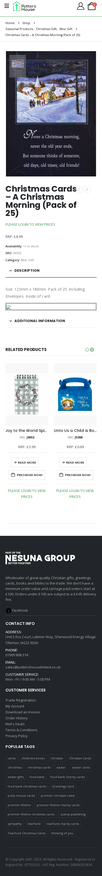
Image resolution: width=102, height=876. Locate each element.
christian (57, 758)
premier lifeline (19, 805)
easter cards (81, 767)
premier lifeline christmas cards (31, 814)
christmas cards (39, 767)
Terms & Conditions (21, 729)
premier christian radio (58, 795)
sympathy (15, 824)
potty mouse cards (21, 795)
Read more (27, 462)
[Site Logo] (24, 6)
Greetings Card (63, 786)
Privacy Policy (16, 735)
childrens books (33, 758)
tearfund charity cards (63, 824)
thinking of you (62, 833)
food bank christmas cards (27, 786)
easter (61, 767)
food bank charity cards (67, 777)
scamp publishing (73, 814)
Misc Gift (27, 260)
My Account (14, 706)
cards (12, 758)
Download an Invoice (22, 712)
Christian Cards (80, 758)
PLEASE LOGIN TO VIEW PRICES (30, 224)
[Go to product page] (26, 394)
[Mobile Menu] (7, 6)
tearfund (34, 824)
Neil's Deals (15, 723)
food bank (37, 777)
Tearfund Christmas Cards (26, 833)
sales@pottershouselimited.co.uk (33, 667)
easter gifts (16, 777)
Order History (16, 718)
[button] (87, 349)
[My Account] (80, 6)
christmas (15, 767)
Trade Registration (20, 700)
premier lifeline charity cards (58, 805)
